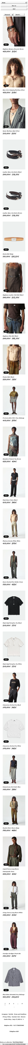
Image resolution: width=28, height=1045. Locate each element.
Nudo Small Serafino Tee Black (12, 623)
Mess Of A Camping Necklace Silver (14, 90)
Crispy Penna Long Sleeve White (13, 912)
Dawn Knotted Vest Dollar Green (13, 582)
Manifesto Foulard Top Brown (12, 459)
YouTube (10, 1014)
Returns (23, 1017)
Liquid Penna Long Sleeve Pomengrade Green (11, 870)
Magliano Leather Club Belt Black (13, 295)
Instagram (5, 1014)
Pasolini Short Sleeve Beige (11, 828)
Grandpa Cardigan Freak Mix (12, 953)
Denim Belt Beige (8, 254)
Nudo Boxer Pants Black (10, 500)
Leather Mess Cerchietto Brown (12, 213)
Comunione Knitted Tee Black (12, 705)
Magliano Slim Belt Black (10, 336)
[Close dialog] (24, 1021)
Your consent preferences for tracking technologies (14, 1044)
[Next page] (14, 1007)
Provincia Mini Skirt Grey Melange (13, 418)
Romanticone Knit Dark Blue (12, 787)
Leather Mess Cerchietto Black (12, 172)
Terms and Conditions (20, 1014)
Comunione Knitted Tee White (12, 746)
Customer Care (16, 1017)
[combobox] (19, 15)
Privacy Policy (7, 1017)
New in (14, 5)
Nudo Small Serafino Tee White (12, 664)
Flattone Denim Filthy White (11, 541)
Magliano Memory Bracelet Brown (13, 49)
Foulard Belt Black (8, 377)
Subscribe (14, 1042)
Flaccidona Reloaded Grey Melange (13, 994)
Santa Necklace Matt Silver (11, 131)
